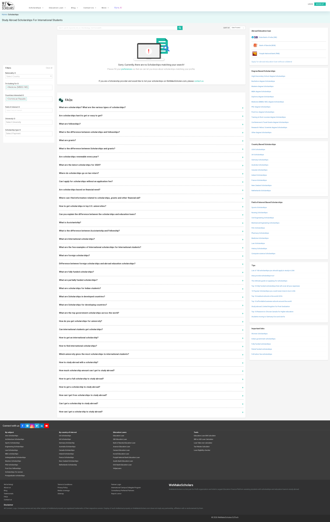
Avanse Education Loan (121, 447)
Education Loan (118, 436)
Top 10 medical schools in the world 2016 (266, 296)
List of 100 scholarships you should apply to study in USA (272, 270)
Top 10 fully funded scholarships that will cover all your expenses (275, 286)
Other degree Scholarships (261, 132)
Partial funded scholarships (261, 349)
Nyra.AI (118, 8)
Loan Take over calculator (203, 443)
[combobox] (28, 76)
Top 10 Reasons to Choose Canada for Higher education (272, 312)
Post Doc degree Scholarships (262, 112)
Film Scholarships (258, 228)
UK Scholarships (257, 155)
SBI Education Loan (120, 439)
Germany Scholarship (67, 443)
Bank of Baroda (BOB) (267, 45)
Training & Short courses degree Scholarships (268, 117)
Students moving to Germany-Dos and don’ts (268, 317)
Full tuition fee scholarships (261, 354)
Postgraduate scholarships (15, 476)
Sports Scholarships (259, 207)
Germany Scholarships (259, 160)
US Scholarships (65, 436)
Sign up (321, 4)
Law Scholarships (258, 243)
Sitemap (61, 494)
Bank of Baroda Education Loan (124, 443)
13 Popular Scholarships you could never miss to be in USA (273, 291)
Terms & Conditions (65, 484)
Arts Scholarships (11, 436)
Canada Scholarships (259, 170)
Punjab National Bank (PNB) (269, 53)
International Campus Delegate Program (126, 488)
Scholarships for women (14, 472)
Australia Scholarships (259, 165)
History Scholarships (259, 248)
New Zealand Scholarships (261, 185)
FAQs (6, 497)
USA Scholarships (258, 149)
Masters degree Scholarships (262, 86)
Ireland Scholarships (259, 175)
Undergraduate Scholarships (15, 457)
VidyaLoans (117, 468)
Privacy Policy (63, 488)
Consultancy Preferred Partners (122, 490)
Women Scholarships (259, 334)
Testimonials (8, 494)
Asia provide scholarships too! (262, 276)
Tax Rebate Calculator (202, 447)
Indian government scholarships (263, 339)
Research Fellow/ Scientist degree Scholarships (269, 127)
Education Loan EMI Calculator (205, 436)
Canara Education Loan (121, 450)
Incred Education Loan (121, 454)
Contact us (8, 500)
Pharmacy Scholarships (260, 233)
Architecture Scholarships (14, 439)
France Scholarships (259, 180)
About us (7, 488)
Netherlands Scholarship (68, 465)
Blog (5, 490)
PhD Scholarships (11, 465)
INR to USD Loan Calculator (203, 439)
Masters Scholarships (13, 461)
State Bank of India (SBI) (268, 37)
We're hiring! (8, 484)
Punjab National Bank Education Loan (126, 457)
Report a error (116, 494)
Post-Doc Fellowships (13, 468)
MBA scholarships (11, 454)
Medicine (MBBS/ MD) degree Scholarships (267, 102)
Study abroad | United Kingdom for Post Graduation (270, 306)
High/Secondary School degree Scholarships (268, 76)
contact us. (199, 81)
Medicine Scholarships (260, 238)
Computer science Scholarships (263, 253)
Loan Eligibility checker (202, 450)
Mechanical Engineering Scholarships (265, 223)
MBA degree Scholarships (261, 91)
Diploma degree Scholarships (262, 97)
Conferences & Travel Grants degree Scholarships (269, 122)
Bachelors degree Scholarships (263, 81)
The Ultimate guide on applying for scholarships (269, 281)
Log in (310, 4)
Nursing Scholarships (259, 213)
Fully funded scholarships (261, 344)
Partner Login (116, 484)
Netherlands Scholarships (261, 191)
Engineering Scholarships (14, 447)
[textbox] (30, 87)
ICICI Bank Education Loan (122, 465)
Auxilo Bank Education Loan (123, 461)
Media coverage (64, 490)
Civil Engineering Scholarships (262, 218)
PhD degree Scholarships (260, 107)
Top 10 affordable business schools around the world (271, 301)
